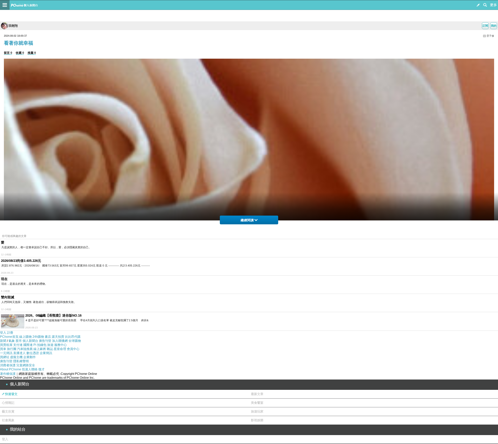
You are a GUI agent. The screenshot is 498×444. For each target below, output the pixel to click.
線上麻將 (39, 349)
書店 (48, 336)
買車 (3, 349)
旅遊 (50, 344)
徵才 (41, 369)
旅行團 (11, 349)
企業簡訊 (46, 353)
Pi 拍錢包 (39, 344)
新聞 (3, 340)
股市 (19, 340)
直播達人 (19, 353)
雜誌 (50, 349)
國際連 (28, 344)
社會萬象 (8, 420)
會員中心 (73, 349)
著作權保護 (8, 373)
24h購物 (38, 336)
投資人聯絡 (30, 369)
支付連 (18, 344)
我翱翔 (13, 25)
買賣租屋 (6, 344)
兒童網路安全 (25, 365)
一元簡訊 (6, 353)
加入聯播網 (60, 340)
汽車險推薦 (25, 349)
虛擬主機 (16, 357)
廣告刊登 (45, 340)
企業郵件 (29, 357)
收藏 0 (20, 52)
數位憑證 (32, 353)
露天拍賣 (58, 336)
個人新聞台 (30, 340)
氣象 (12, 340)
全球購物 (74, 340)
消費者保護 (8, 365)
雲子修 (490, 35)
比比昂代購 (73, 336)
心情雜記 (8, 402)
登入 (3, 332)
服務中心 (60, 344)
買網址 (4, 357)
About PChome (10, 369)
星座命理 (60, 349)
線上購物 (25, 336)
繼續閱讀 (247, 220)
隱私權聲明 (21, 361)
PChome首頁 (9, 336)
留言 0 (8, 52)
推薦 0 (32, 52)
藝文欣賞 (8, 411)
